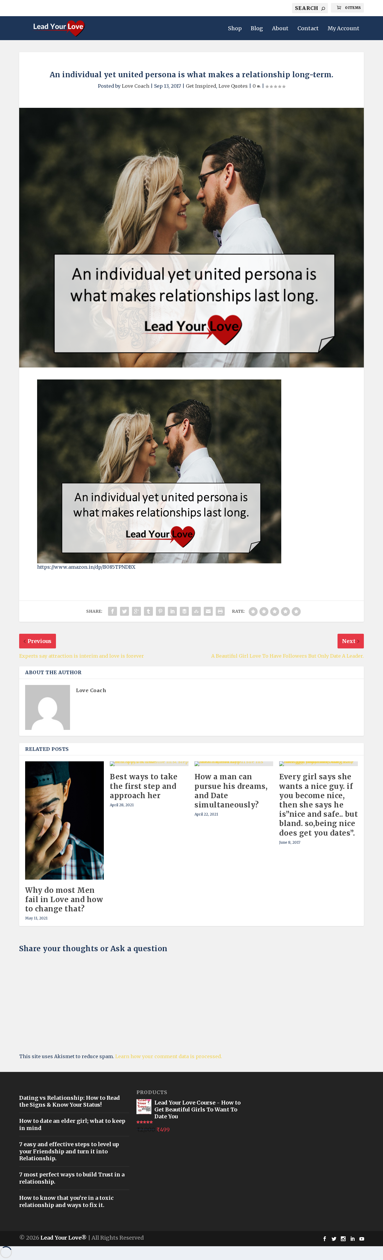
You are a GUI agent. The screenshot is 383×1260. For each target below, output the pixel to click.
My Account (343, 29)
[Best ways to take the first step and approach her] (149, 763)
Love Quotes (233, 86)
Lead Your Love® (63, 1237)
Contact (308, 29)
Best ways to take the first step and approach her (144, 786)
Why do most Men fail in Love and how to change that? (64, 899)
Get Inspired (201, 86)
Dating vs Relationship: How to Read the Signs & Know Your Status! (69, 1101)
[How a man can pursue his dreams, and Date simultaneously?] (233, 763)
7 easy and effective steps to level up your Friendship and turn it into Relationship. (69, 1151)
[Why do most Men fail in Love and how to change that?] (64, 820)
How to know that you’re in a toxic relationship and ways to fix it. (66, 1201)
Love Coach (135, 86)
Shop (235, 29)
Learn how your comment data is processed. (168, 1056)
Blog (257, 29)
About (280, 29)
